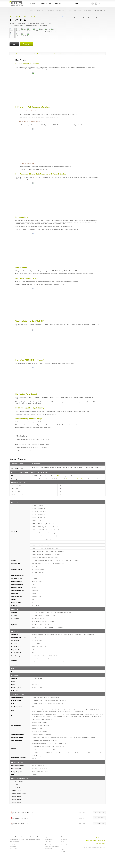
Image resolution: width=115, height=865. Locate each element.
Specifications (38, 54)
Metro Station (48, 843)
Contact (63, 851)
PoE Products (13, 844)
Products (38, 10)
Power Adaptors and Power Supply (75, 479)
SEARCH (27, 44)
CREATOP (102, 847)
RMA (62, 843)
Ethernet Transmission (48, 10)
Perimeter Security (50, 844)
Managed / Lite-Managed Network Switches (80, 10)
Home (31, 10)
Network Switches (61, 10)
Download (57, 54)
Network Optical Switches (16, 843)
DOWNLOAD (100, 812)
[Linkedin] (96, 5)
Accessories (13, 846)
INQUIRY (14, 44)
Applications (48, 837)
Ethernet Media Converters (17, 839)
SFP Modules (60, 475)
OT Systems (16, 2)
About (63, 849)
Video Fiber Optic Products (34, 837)
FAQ (62, 841)
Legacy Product (14, 848)
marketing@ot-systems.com (97, 840)
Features (19, 54)
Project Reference (49, 839)
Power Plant (48, 841)
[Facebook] (93, 5)
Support (63, 837)
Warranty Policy (65, 844)
